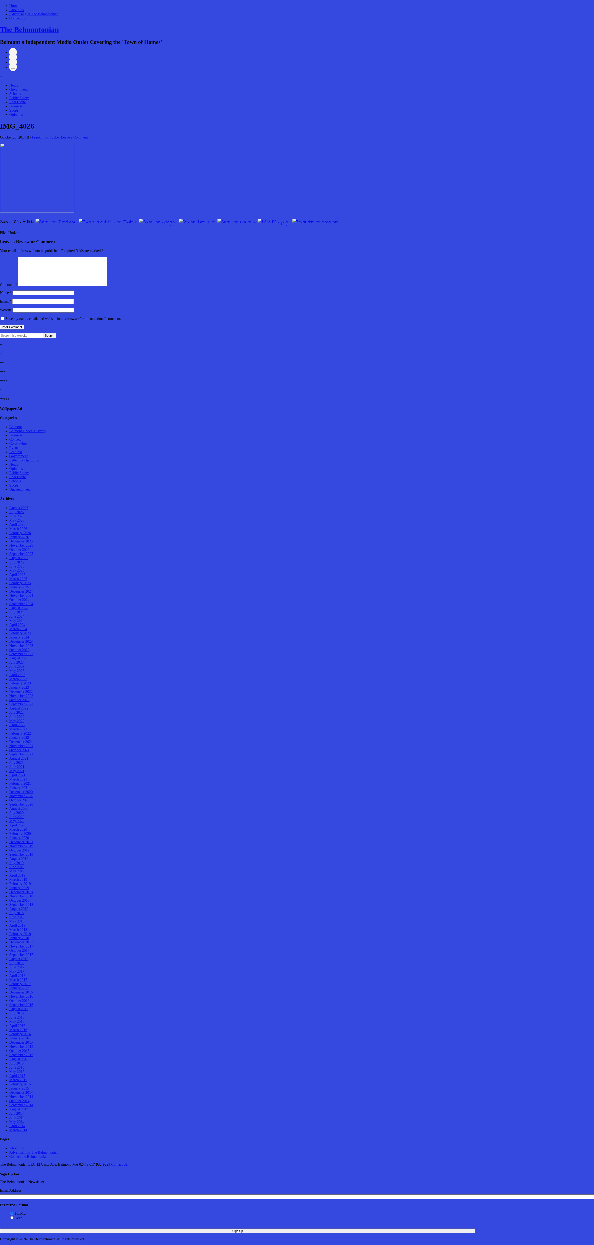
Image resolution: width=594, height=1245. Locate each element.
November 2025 (21, 545)
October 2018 (19, 900)
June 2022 (16, 717)
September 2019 (21, 854)
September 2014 (21, 1105)
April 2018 (17, 925)
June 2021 (16, 767)
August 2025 (18, 558)
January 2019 (19, 888)
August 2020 (18, 808)
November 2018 (21, 896)
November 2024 (21, 595)
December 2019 (21, 842)
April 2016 (17, 1026)
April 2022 (17, 725)
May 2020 (16, 821)
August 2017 (18, 959)
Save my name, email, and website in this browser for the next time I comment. (63, 319)
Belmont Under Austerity (27, 431)
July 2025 (16, 562)
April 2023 (17, 675)
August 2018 (18, 909)
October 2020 (19, 800)
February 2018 (20, 934)
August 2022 (18, 708)
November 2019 (21, 846)
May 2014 (16, 1122)
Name (6, 293)
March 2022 (18, 729)
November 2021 (21, 746)
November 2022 (21, 696)
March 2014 (18, 1130)
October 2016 (19, 1001)
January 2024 (19, 637)
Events (14, 448)
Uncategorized (20, 489)
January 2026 (19, 537)
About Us (16, 10)
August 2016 (18, 1009)
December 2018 (21, 892)
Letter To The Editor (24, 460)
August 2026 (18, 508)
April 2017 (17, 975)
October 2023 (19, 650)
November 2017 (21, 946)
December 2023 (21, 641)
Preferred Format (14, 1205)
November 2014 (21, 1097)
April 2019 (17, 875)
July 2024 (16, 612)
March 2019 (18, 879)
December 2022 (21, 691)
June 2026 (16, 516)
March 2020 (18, 829)
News (13, 85)
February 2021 (20, 783)
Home (13, 6)
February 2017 (20, 984)
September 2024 (21, 604)
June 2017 (16, 967)
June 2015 (16, 1067)
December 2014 (21, 1092)
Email (5, 301)
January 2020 (19, 838)
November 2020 (21, 796)
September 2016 (21, 1005)
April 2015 (17, 1076)
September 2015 (21, 1055)
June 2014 (16, 1117)
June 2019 (16, 867)
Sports (14, 110)
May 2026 (16, 520)
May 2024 (16, 620)
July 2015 (16, 1063)
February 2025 (20, 583)
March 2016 (18, 1030)
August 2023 (18, 658)
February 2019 (20, 884)
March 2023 (18, 679)
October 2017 (19, 950)
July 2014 (16, 1113)
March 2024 (18, 629)
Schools (15, 94)
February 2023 (20, 683)
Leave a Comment (74, 137)
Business (15, 106)
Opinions (16, 114)
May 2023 (16, 671)
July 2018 (16, 913)
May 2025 (16, 570)
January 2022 (19, 737)
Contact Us (17, 18)
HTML (20, 1213)
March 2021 (18, 779)
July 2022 (16, 712)
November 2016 (21, 996)
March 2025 (18, 579)
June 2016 (16, 1017)
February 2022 (20, 733)
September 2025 (21, 554)
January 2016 (19, 1038)
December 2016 (21, 992)
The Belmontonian (29, 29)
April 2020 (17, 825)
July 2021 (16, 762)
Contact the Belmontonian (28, 1156)
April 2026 (17, 524)
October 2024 (19, 600)
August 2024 (18, 608)
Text (18, 1218)
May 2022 (16, 721)
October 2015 (19, 1051)
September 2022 (21, 704)
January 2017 (19, 988)
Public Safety (19, 98)
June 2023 (16, 666)
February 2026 (20, 533)
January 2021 (19, 788)
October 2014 (19, 1101)
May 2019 (16, 871)
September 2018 (21, 904)
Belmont (15, 427)
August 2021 (18, 758)
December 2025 (21, 541)
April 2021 (17, 775)
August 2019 (18, 859)
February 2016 (20, 1034)
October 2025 (19, 550)
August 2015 (18, 1059)
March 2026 (18, 529)
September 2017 (21, 955)
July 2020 (16, 813)
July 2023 (16, 662)
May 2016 (16, 1021)
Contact (15, 439)
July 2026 (16, 512)
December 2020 (21, 792)
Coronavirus (18, 443)
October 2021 (19, 750)
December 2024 (21, 591)
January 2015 (19, 1088)
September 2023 (21, 654)
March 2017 (18, 980)
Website (6, 310)
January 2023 (19, 687)
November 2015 (21, 1046)
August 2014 (18, 1109)
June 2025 (16, 566)
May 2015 (16, 1072)
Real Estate (17, 102)
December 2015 (21, 1042)
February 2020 (20, 833)
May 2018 (16, 921)
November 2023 (21, 646)
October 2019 (19, 850)
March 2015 (18, 1080)
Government (18, 89)
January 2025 (19, 587)
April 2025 (17, 575)
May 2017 (16, 971)
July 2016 (16, 1013)
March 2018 (18, 930)
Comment (8, 285)
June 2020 (16, 817)
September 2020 (21, 804)
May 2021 (16, 771)
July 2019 (16, 863)
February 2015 (20, 1084)
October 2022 (19, 700)
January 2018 (19, 938)
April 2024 (17, 625)
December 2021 (21, 742)
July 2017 (16, 963)
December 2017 (21, 942)
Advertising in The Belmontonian (33, 14)
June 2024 (16, 616)
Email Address (10, 1190)
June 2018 (16, 917)
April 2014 (17, 1126)
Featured (15, 452)
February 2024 (20, 633)
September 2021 (21, 754)
